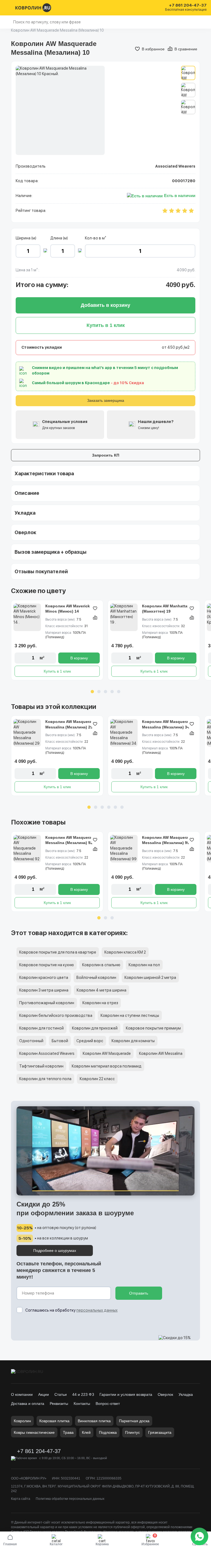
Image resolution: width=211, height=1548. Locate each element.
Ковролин (22, 1421)
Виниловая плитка (94, 1421)
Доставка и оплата (27, 1403)
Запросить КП (105, 455)
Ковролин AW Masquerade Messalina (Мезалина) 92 (70, 840)
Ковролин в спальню (101, 965)
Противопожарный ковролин (46, 1003)
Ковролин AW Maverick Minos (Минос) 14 (67, 609)
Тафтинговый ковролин (41, 1066)
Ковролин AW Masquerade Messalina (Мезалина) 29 (70, 724)
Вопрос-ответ (108, 1403)
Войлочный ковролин (96, 977)
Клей (86, 1432)
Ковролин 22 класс (97, 1079)
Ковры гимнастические (34, 1432)
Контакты (82, 1403)
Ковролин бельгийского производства (55, 1015)
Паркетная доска (134, 1421)
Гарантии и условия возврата (125, 1394)
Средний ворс (89, 1041)
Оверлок (165, 1394)
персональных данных (97, 1310)
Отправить (138, 1293)
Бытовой (60, 1041)
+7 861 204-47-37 (188, 5)
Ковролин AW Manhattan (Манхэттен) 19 (166, 609)
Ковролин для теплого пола (45, 1079)
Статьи (60, 1394)
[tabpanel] (57, 640)
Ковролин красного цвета (43, 977)
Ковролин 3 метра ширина (43, 990)
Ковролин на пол (144, 965)
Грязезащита (159, 1432)
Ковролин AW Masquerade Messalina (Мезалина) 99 (167, 840)
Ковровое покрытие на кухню (46, 965)
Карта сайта (20, 1499)
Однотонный (31, 1041)
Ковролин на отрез (100, 1003)
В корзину (79, 658)
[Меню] (7, 7)
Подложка (108, 1432)
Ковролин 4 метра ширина (101, 990)
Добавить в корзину (105, 305)
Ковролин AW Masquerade (107, 1053)
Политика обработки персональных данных (70, 1499)
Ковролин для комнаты (133, 1041)
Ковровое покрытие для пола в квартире (57, 952)
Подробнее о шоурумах (54, 1250)
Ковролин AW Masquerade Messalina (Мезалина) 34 (167, 724)
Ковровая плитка (54, 1421)
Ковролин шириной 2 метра (150, 977)
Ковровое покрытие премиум (153, 1028)
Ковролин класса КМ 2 (125, 952)
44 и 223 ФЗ (83, 1394)
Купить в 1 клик (57, 671)
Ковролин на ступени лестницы (130, 1015)
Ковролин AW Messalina (160, 1053)
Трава (68, 1432)
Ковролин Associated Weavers (46, 1053)
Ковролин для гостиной (41, 1028)
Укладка (186, 1394)
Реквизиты (59, 1403)
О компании (22, 1394)
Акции (43, 1394)
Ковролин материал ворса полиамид (106, 1066)
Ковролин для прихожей (95, 1028)
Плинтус (132, 1432)
